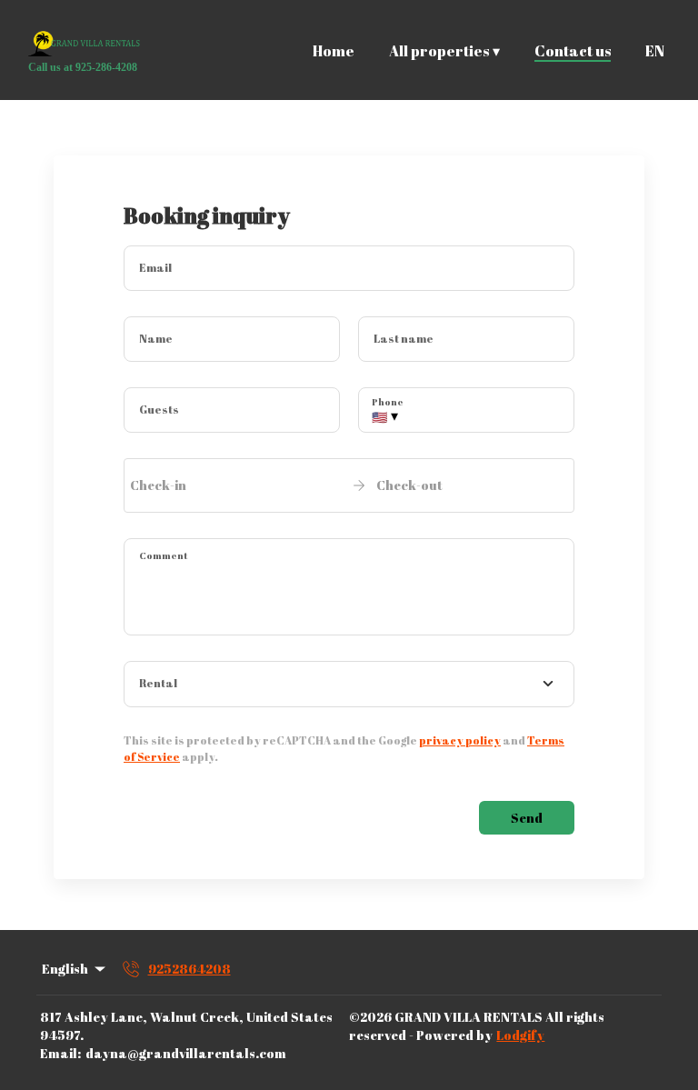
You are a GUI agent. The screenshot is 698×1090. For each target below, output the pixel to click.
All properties (444, 51)
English (65, 968)
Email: (60, 1053)
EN (654, 51)
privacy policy (460, 740)
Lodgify (520, 1035)
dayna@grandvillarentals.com (185, 1053)
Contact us (572, 51)
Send (527, 817)
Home (333, 51)
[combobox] (349, 684)
